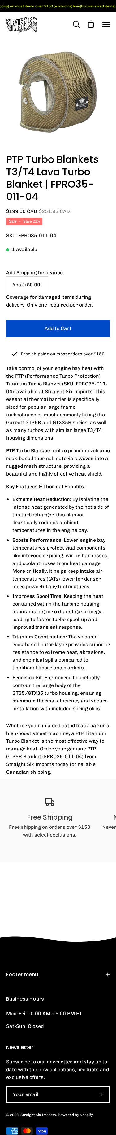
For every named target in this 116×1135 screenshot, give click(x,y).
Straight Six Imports (38, 1115)
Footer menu (22, 974)
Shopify (86, 1115)
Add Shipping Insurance (34, 273)
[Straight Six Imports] (21, 25)
